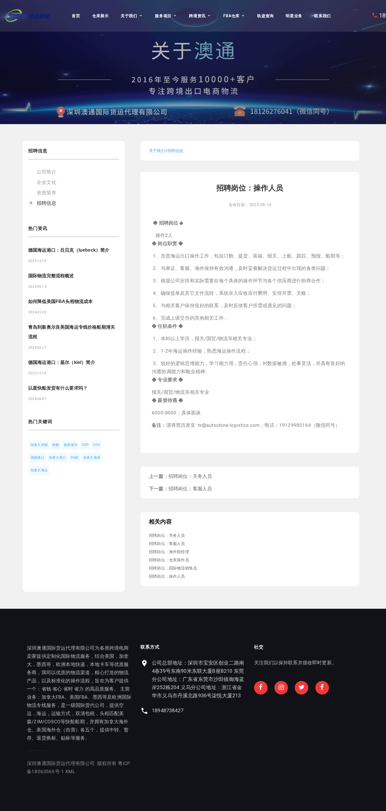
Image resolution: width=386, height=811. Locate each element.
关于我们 (129, 16)
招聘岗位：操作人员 (167, 576)
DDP (85, 445)
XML (70, 771)
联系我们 (322, 16)
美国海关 (70, 445)
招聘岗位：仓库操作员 (169, 560)
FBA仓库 (231, 16)
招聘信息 (46, 203)
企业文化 (46, 182)
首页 (76, 16)
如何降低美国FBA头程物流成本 (60, 301)
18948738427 (167, 710)
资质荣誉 (46, 192)
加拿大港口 (57, 458)
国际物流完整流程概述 (51, 275)
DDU (96, 445)
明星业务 (294, 16)
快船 (55, 445)
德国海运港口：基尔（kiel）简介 (61, 362)
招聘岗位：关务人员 (190, 476)
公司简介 (46, 172)
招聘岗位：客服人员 (190, 488)
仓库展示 (100, 16)
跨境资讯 (197, 16)
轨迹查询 (265, 16)
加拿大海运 (39, 470)
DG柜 (75, 458)
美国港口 (37, 458)
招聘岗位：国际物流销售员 (173, 568)
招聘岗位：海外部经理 (169, 552)
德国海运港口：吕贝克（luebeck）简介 (68, 250)
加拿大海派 (91, 458)
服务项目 (163, 16)
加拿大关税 (39, 445)
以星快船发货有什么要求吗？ (58, 388)
